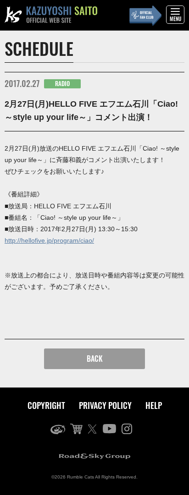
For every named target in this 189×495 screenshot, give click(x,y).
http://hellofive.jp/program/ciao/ (49, 240)
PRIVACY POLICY (105, 405)
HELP (153, 405)
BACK (95, 358)
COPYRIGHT (46, 405)
